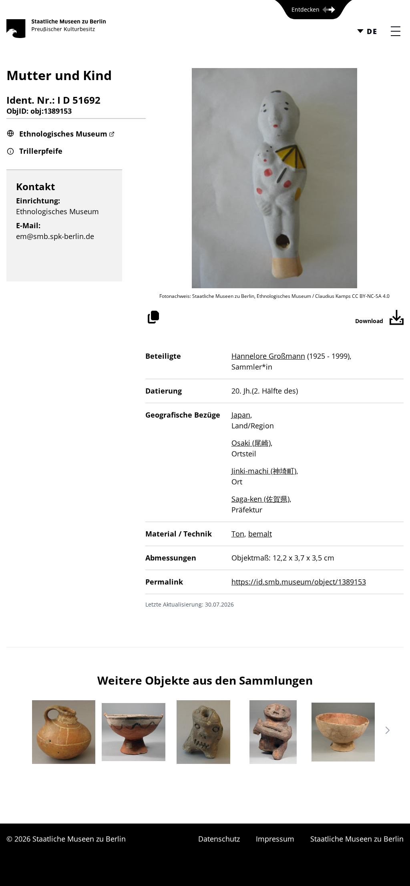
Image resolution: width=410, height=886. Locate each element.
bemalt (260, 533)
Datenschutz (219, 839)
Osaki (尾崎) (251, 443)
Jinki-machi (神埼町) (263, 471)
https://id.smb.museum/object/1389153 (298, 582)
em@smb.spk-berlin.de (55, 236)
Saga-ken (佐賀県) (260, 499)
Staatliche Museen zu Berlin (357, 839)
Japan (240, 415)
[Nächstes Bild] (387, 730)
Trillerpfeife (40, 151)
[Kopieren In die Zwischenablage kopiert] (153, 317)
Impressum (275, 839)
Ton (237, 533)
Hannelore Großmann (268, 356)
